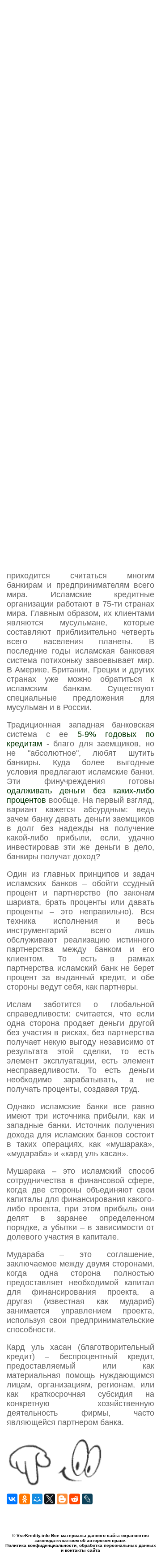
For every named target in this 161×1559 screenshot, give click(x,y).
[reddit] (74, 1499)
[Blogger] (62, 1499)
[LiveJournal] (87, 1499)
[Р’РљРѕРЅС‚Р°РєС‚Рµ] (12, 1499)
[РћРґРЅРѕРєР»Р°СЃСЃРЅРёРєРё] (24, 1499)
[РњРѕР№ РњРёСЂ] (37, 1499)
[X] (49, 1499)
